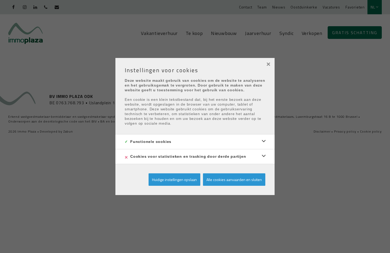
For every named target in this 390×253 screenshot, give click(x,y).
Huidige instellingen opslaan (174, 179)
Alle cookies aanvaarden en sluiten (234, 179)
